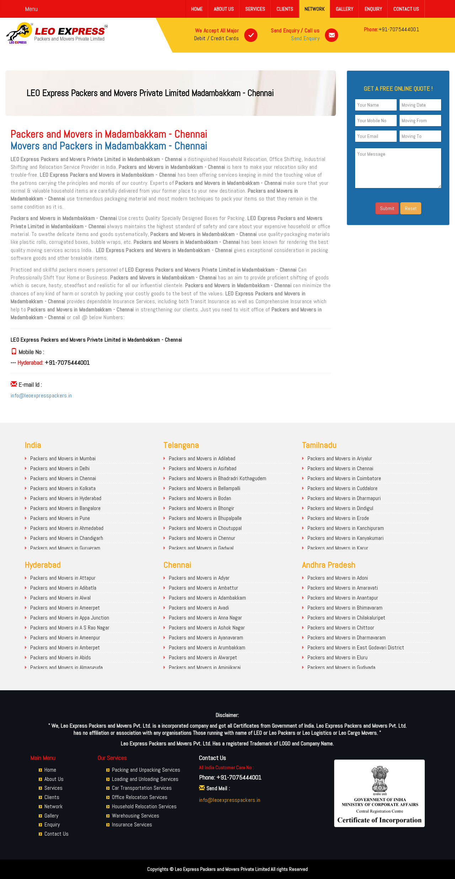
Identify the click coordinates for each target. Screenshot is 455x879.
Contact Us (406, 9)
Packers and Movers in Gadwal (201, 548)
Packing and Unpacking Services (146, 769)
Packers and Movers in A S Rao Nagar (69, 627)
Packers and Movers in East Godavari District (355, 647)
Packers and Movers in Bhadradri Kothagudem (217, 478)
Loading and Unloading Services (145, 779)
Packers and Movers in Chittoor (340, 627)
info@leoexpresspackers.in (41, 395)
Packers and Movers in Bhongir (201, 508)
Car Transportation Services (142, 788)
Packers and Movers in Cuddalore (342, 488)
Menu (31, 9)
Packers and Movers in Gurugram (65, 548)
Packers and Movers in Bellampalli (204, 488)
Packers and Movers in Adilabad (202, 458)
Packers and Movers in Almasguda (66, 667)
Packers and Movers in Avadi (199, 607)
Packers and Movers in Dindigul (340, 508)
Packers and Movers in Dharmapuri (344, 498)
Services (255, 9)
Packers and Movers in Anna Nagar (205, 617)
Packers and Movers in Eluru (337, 657)
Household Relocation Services (144, 806)
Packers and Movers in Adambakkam (207, 597)
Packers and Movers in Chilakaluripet (346, 617)
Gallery (344, 9)
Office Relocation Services (139, 797)
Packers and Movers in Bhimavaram (344, 607)
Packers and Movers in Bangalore (65, 508)
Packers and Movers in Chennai (63, 478)
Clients (285, 9)
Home (197, 9)
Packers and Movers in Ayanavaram (206, 637)
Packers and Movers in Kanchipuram (345, 528)
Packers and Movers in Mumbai (63, 458)
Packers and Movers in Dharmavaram (346, 637)
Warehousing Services (135, 815)
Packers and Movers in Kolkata (63, 488)
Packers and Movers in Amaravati (342, 587)
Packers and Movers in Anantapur (342, 597)
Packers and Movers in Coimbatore (344, 478)
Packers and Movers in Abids (60, 657)
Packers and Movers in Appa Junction (69, 617)
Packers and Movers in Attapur (63, 577)
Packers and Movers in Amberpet (65, 647)
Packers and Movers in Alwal (60, 597)
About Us (224, 9)
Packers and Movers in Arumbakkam (207, 647)
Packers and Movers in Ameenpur (65, 637)
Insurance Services (132, 824)
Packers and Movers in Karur (337, 548)
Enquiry (373, 9)
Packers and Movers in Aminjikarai (205, 667)
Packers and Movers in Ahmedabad (66, 528)
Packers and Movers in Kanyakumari (345, 538)
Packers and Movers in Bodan (200, 498)
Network (315, 9)
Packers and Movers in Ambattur (203, 587)
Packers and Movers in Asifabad (202, 468)
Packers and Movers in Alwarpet (203, 657)
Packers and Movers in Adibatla (63, 587)
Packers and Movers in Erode (338, 518)
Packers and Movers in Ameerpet (65, 607)
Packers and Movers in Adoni (337, 577)
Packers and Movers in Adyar (199, 577)
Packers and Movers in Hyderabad (65, 498)
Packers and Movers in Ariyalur (339, 458)
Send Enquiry (305, 38)
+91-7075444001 (399, 29)
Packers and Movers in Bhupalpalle (205, 518)
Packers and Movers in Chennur (202, 538)
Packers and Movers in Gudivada (341, 667)
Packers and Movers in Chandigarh (66, 538)
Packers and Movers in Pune (60, 518)
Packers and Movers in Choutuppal (205, 528)
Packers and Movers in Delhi (60, 468)
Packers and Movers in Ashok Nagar (207, 627)
